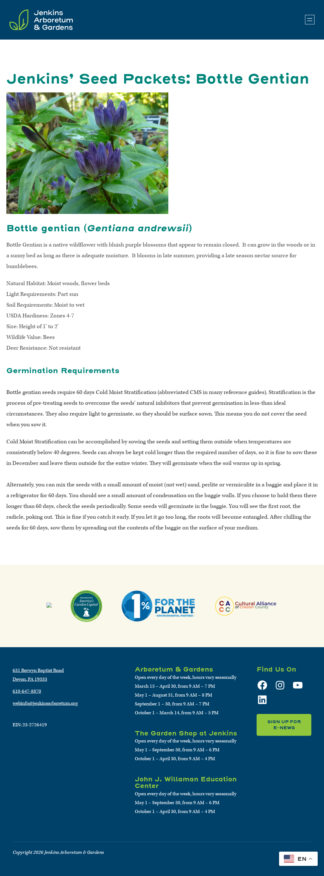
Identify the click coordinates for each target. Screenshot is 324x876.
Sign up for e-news (284, 725)
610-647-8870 (27, 691)
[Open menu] (310, 19)
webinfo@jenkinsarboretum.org (45, 703)
